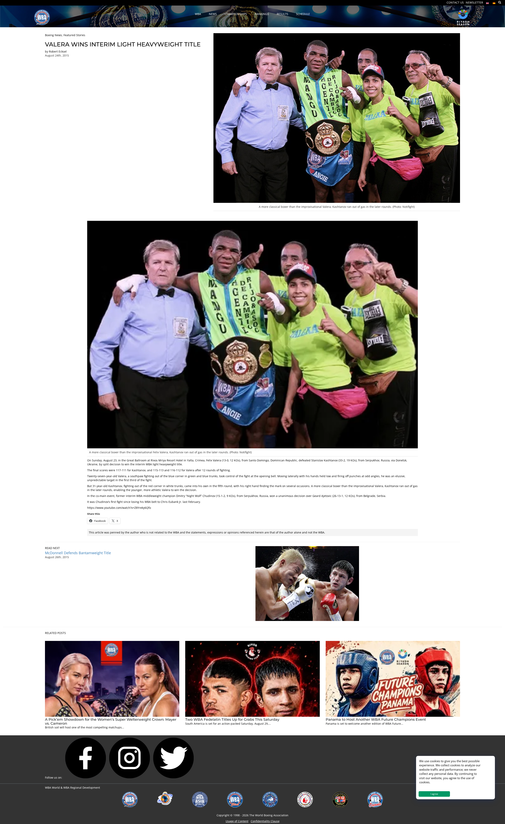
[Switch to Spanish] (494, 2)
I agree (434, 794)
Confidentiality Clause (265, 821)
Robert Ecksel (58, 51)
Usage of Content (237, 821)
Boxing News (53, 35)
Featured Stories (74, 35)
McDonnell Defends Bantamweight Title (78, 552)
